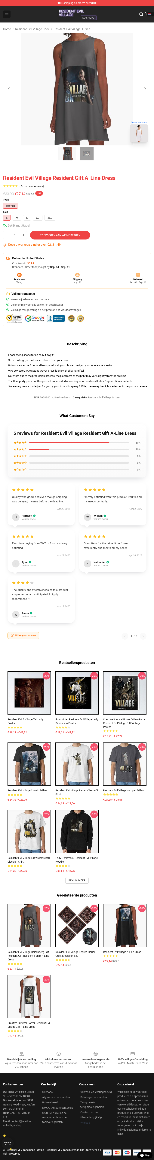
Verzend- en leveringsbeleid (96, 1091)
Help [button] (147, 1155)
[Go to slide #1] (67, 153)
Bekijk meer (77, 880)
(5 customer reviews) (32, 186)
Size (5, 211)
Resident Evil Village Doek (32, 29)
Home (7, 29)
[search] (141, 14)
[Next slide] (145, 89)
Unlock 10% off (7, 1143)
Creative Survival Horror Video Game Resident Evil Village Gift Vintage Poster (124, 723)
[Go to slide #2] (87, 153)
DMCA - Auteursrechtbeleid (57, 1107)
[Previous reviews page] (125, 636)
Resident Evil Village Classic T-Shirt (27, 790)
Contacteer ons (89, 1112)
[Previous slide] (9, 89)
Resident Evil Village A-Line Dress (122, 951)
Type (6, 199)
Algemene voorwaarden (56, 1097)
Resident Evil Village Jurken (72, 29)
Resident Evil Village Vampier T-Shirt (123, 790)
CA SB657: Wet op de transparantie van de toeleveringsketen (54, 1117)
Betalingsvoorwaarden (93, 1097)
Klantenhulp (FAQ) (91, 1117)
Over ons (47, 1091)
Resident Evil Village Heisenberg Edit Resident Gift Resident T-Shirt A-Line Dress (28, 955)
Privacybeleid (50, 1102)
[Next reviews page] (143, 636)
